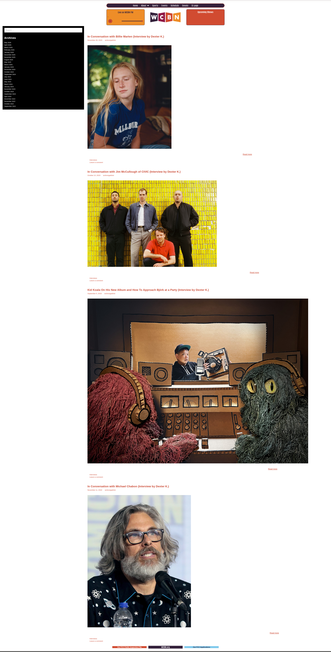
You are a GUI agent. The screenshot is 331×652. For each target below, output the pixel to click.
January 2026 (9, 52)
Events (164, 5)
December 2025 (9, 55)
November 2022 (9, 101)
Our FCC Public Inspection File (129, 647)
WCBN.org (165, 647)
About (143, 5)
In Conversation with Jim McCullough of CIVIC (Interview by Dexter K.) (134, 171)
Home (135, 5)
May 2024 (7, 82)
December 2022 (9, 99)
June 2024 (8, 79)
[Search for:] (43, 30)
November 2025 (9, 57)
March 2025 (8, 65)
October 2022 (9, 104)
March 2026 (8, 47)
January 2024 (9, 87)
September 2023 (10, 94)
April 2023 (7, 96)
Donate (185, 5)
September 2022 (10, 106)
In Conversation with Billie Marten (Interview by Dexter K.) (125, 36)
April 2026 (7, 45)
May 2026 (7, 42)
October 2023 (9, 91)
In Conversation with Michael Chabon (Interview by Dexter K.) (128, 486)
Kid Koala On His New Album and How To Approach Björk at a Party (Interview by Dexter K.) (148, 289)
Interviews (93, 160)
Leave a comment (96, 162)
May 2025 (7, 62)
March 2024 (8, 84)
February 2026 (9, 50)
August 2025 (8, 60)
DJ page (195, 5)
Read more (247, 154)
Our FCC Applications (201, 647)
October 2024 (9, 72)
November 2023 (9, 89)
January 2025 (9, 67)
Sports (155, 5)
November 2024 (9, 69)
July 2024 (7, 77)
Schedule (175, 5)
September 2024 (10, 74)
